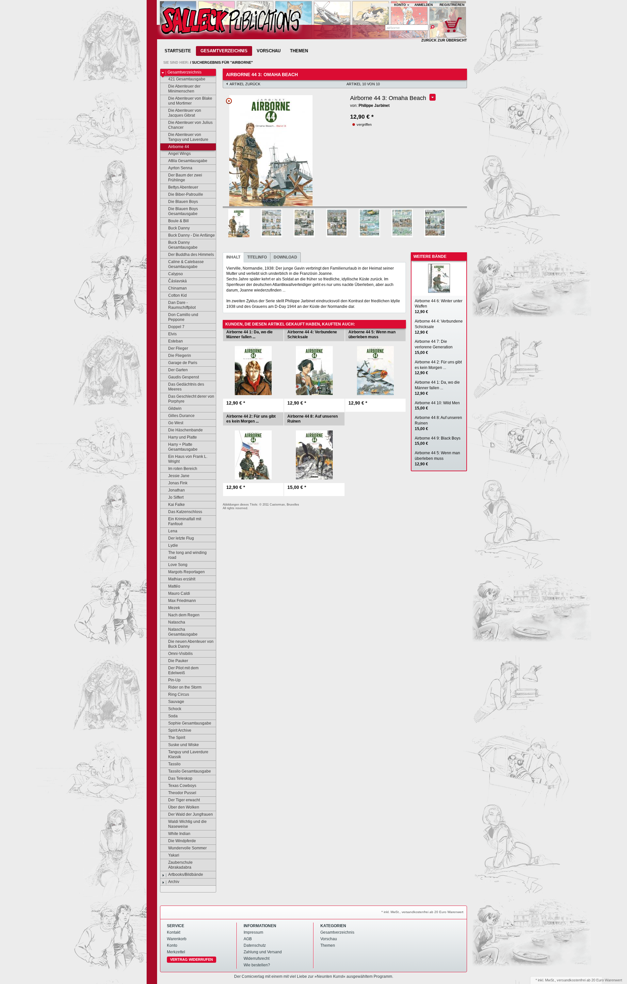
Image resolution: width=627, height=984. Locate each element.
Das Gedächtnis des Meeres (186, 387)
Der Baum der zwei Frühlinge (185, 177)
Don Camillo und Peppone (183, 317)
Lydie (173, 545)
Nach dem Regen (184, 615)
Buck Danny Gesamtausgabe (183, 245)
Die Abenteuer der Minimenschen (184, 88)
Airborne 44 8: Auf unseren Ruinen (438, 423)
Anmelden (423, 5)
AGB (248, 939)
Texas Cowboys (182, 785)
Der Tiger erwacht (184, 800)
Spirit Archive (179, 730)
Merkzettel (176, 952)
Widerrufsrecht (256, 958)
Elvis (172, 334)
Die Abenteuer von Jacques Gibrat (184, 113)
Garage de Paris (182, 362)
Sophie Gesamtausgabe (189, 723)
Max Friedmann (182, 600)
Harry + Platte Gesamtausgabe (183, 447)
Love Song (177, 564)
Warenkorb (176, 939)
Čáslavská (177, 281)
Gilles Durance (181, 415)
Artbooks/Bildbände (185, 874)
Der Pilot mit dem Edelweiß (183, 670)
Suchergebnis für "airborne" (222, 62)
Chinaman (177, 288)
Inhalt (233, 257)
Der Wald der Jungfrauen (190, 814)
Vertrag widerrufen (191, 959)
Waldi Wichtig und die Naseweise (187, 824)
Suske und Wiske (183, 744)
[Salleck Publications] (230, 22)
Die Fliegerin (179, 355)
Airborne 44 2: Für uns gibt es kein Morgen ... (438, 367)
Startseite (178, 50)
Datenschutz (255, 945)
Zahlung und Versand (263, 952)
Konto (172, 945)
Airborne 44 (178, 146)
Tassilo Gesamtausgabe (189, 771)
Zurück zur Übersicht (444, 40)
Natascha (176, 622)
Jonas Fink (177, 483)
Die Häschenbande (185, 430)
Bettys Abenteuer (183, 187)
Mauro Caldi (179, 593)
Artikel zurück (245, 84)
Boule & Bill (178, 221)
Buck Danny (179, 228)
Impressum (253, 932)
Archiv (173, 881)
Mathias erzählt (181, 579)
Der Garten (178, 370)
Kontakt (173, 932)
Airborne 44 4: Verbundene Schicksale (439, 327)
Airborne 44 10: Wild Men (437, 406)
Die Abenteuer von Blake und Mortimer (190, 101)
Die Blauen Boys (183, 201)
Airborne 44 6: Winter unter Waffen (438, 306)
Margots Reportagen (186, 572)
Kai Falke (176, 504)
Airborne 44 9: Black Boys (437, 441)
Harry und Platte (182, 437)
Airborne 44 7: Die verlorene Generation (434, 347)
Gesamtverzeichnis (224, 50)
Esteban (175, 341)
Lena (172, 531)
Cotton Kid (177, 295)
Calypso (175, 274)
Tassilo (174, 764)
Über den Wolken (183, 807)
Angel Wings (179, 153)
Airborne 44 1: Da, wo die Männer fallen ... (437, 388)
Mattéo (174, 586)
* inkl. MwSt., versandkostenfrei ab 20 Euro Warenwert (422, 912)
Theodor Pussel (182, 793)
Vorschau (269, 50)
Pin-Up (174, 680)
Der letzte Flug (181, 538)
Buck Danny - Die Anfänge (191, 235)
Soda (173, 716)
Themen (299, 50)
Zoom (229, 101)
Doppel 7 (176, 327)
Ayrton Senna (180, 168)
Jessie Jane (178, 476)
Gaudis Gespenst (183, 377)
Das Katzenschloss (185, 511)
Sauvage (176, 701)
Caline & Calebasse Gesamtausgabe (186, 264)
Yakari (173, 855)
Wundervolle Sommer (187, 848)
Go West (175, 423)
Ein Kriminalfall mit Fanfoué (184, 521)
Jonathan (176, 490)
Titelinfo (257, 257)
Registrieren (452, 5)
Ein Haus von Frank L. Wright (187, 459)
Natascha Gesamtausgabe (183, 632)
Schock (174, 709)
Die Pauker (178, 661)
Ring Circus (178, 694)
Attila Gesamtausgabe (187, 160)
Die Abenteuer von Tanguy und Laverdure (188, 137)
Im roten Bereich (182, 468)
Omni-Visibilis (180, 653)
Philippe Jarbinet (374, 105)
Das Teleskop (180, 778)
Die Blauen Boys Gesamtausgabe (183, 211)
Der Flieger (178, 348)
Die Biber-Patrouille (185, 194)
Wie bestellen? (257, 965)
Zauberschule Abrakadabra (180, 865)
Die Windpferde (182, 841)
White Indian (179, 833)
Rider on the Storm (184, 687)
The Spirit (176, 737)
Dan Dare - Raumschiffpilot (182, 305)
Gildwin (175, 408)
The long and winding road (187, 555)
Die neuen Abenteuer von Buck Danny (191, 644)
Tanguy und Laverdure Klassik (188, 754)
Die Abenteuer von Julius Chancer (190, 125)
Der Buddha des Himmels (191, 254)
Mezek (174, 608)
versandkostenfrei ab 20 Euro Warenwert (589, 980)
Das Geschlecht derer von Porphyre (191, 399)
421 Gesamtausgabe (186, 79)
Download (285, 257)
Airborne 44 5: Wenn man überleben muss (437, 458)
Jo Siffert (176, 497)
